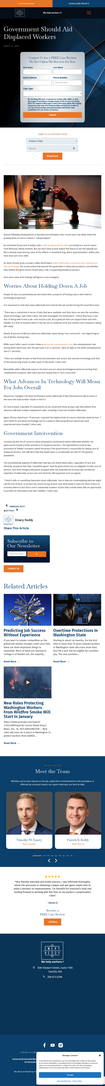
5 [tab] (56, 856)
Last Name (58, 67)
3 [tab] (48, 856)
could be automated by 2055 (55, 245)
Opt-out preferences (64, 1081)
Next (56, 860)
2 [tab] (44, 856)
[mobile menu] (89, 13)
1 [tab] (37, 856)
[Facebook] (44, 1047)
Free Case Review (25, 4)
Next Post (9, 511)
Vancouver (30, 1052)
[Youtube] (52, 1047)
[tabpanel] (29, 820)
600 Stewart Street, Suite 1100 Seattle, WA (55, 969)
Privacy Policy (77, 1081)
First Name (28, 67)
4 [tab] (52, 856)
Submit (52, 115)
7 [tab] (63, 856)
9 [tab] (71, 856)
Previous (49, 860)
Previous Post (17, 506)
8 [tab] (67, 856)
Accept (70, 1075)
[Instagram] (60, 1047)
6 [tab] (60, 856)
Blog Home (52, 156)
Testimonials (17, 1059)
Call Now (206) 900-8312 (79, 4)
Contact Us (13, 568)
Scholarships (28, 1059)
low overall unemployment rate (57, 344)
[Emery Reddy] (20, 12)
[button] (100, 1055)
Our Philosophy (30, 1062)
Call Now (52, 922)
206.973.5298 (54, 976)
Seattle (22, 1052)
